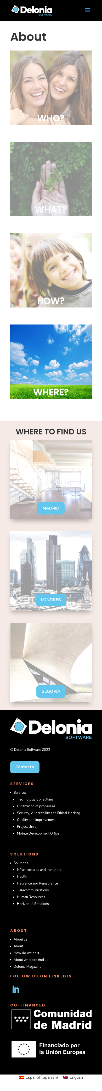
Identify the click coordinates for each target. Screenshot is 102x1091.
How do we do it (26, 953)
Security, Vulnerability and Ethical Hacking (48, 813)
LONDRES (51, 600)
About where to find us (31, 960)
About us (20, 939)
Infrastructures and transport (39, 870)
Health (22, 876)
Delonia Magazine (27, 966)
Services (20, 792)
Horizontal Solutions (33, 904)
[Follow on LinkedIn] (15, 989)
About (18, 946)
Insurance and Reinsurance (37, 883)
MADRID (51, 508)
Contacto (24, 767)
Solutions (21, 863)
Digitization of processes (36, 806)
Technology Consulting (35, 799)
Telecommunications (33, 890)
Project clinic (26, 826)
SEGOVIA (51, 691)
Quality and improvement (36, 820)
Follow (34, 989)
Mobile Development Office (38, 833)
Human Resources (31, 897)
